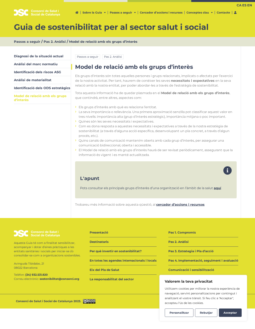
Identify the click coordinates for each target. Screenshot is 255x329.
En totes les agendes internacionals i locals (123, 260)
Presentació (99, 232)
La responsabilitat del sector (112, 279)
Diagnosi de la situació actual (38, 56)
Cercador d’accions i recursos (161, 12)
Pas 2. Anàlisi (55, 42)
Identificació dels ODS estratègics (42, 88)
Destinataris (99, 242)
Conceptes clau (197, 12)
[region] (203, 298)
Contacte (223, 12)
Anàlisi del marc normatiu (36, 64)
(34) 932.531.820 (36, 274)
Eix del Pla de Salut (104, 270)
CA (239, 5)
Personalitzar (179, 312)
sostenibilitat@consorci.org (59, 279)
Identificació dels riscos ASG (37, 72)
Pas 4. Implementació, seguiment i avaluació (203, 260)
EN (249, 5)
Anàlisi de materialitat (32, 80)
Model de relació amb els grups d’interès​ (40, 98)
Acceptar (230, 312)
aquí (217, 188)
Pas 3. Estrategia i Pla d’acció (191, 251)
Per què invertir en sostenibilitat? (116, 251)
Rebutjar (206, 312)
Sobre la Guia (92, 12)
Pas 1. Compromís (182, 232)
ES (244, 5)
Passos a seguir (121, 12)
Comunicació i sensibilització (191, 270)
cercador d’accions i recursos (180, 204)
